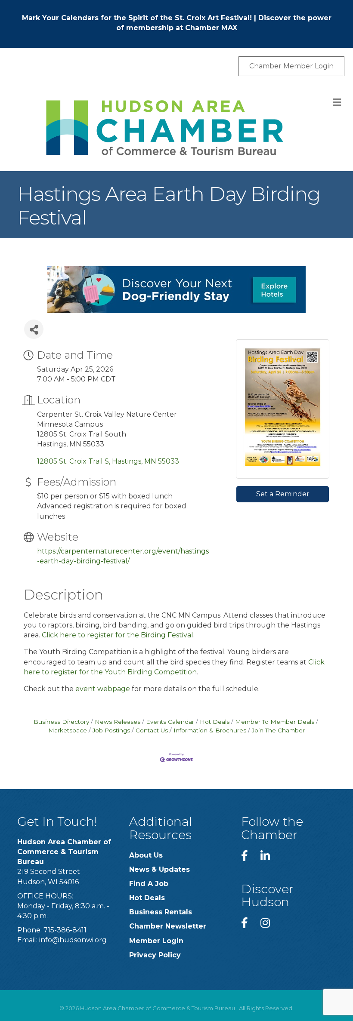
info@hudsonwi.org (73, 940)
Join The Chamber (278, 730)
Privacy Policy (155, 955)
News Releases (117, 721)
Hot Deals (214, 721)
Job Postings (111, 730)
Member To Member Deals (274, 721)
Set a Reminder (283, 494)
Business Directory (61, 721)
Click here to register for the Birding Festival (117, 635)
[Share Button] (33, 329)
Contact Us (152, 730)
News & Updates (159, 869)
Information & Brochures (209, 730)
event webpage (102, 689)
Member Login (156, 941)
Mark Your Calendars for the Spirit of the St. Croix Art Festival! (137, 18)
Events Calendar (170, 721)
